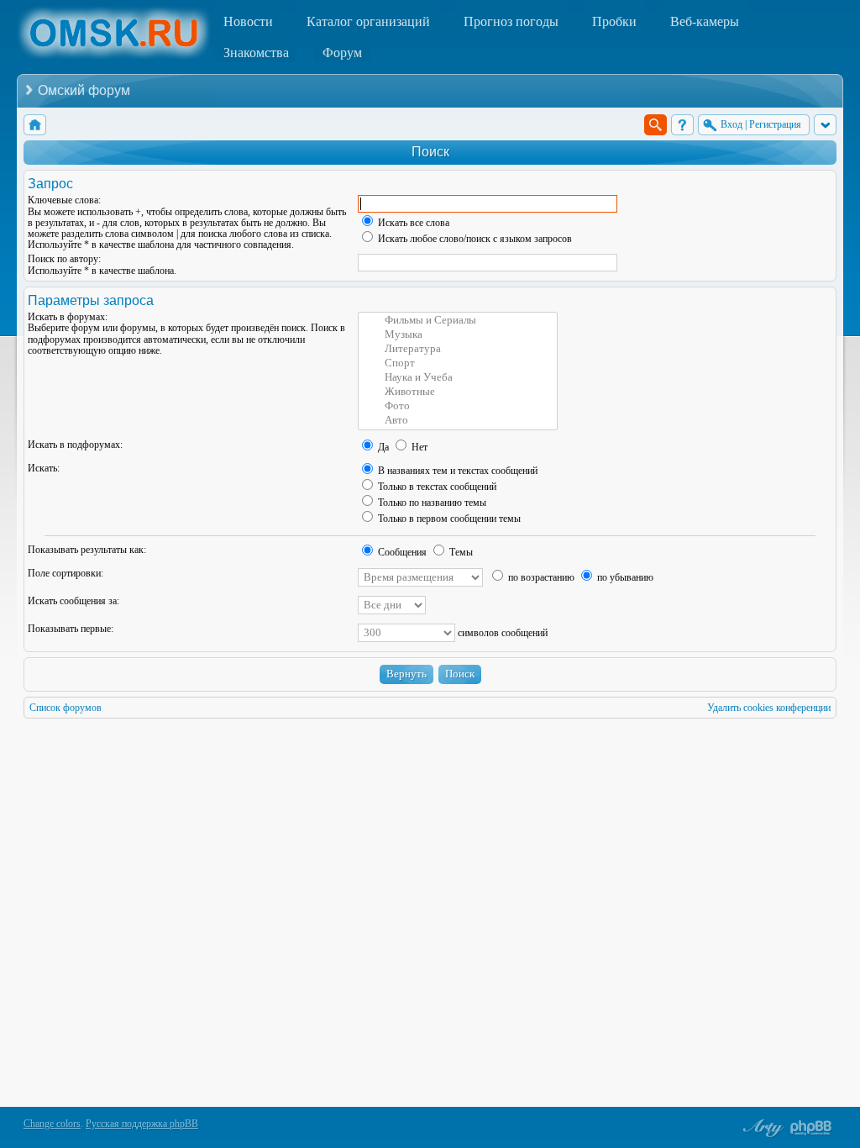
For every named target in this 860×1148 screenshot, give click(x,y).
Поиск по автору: (64, 259)
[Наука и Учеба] (457, 378)
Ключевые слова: (64, 200)
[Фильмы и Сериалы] (457, 320)
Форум (342, 52)
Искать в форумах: (68, 317)
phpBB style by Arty (761, 1128)
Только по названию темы (430, 502)
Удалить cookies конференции (769, 708)
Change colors (52, 1124)
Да (382, 447)
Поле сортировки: (65, 573)
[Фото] (457, 406)
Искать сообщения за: (73, 601)
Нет (418, 447)
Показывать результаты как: (87, 550)
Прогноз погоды (511, 21)
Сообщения (401, 552)
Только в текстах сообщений (435, 486)
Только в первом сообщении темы (448, 518)
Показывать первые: (70, 629)
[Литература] (457, 349)
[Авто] (457, 420)
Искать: (44, 468)
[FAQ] (682, 124)
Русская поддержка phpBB (142, 1124)
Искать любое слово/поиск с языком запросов (473, 239)
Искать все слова (412, 223)
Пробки (614, 21)
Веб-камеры (704, 21)
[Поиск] (655, 124)
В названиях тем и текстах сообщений (456, 471)
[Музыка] (457, 335)
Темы (460, 552)
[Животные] (457, 392)
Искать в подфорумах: (75, 444)
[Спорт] (457, 363)
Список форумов (65, 708)
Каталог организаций (368, 21)
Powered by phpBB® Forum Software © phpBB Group (811, 1128)
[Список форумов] (35, 124)
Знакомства (256, 52)
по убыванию (624, 577)
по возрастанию (540, 577)
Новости (248, 21)
